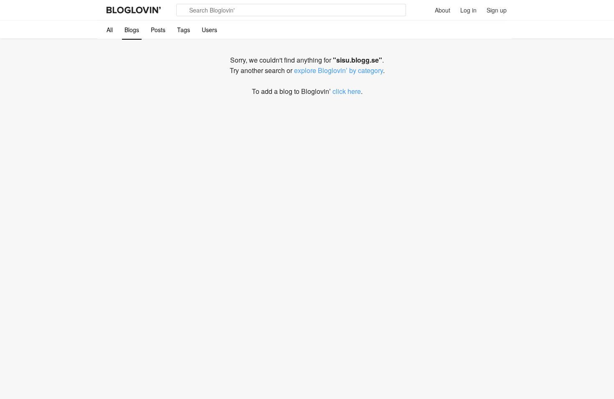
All (110, 29)
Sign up (497, 10)
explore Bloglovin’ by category (338, 70)
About (442, 10)
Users (209, 29)
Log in (468, 10)
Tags (183, 29)
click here (346, 91)
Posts (158, 29)
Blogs (131, 29)
